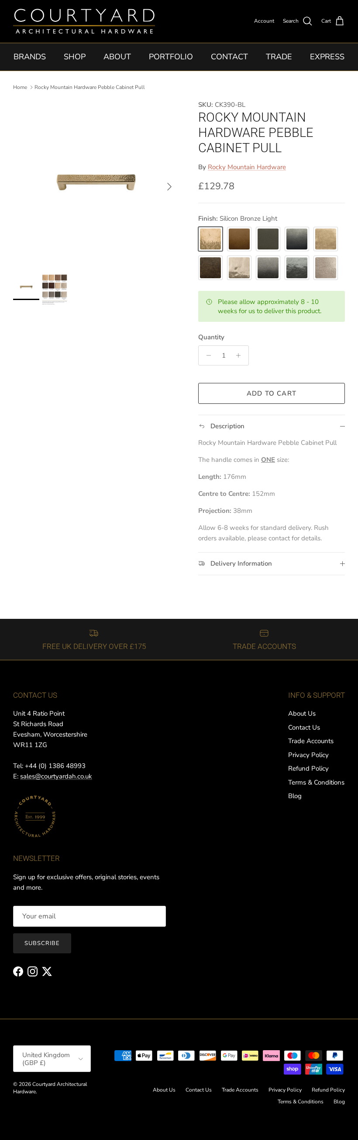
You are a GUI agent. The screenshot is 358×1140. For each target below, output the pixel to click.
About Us (302, 713)
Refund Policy (308, 768)
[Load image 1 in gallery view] (96, 182)
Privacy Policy (308, 755)
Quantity (211, 337)
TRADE (279, 56)
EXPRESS (327, 56)
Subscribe (42, 943)
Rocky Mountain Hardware (247, 167)
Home (20, 87)
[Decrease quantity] (206, 355)
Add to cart (271, 393)
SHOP (75, 56)
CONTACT (229, 56)
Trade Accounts (311, 741)
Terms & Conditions (316, 782)
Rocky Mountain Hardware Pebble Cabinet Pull (89, 87)
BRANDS (30, 56)
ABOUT (117, 56)
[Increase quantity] (240, 355)
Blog (295, 796)
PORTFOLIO (171, 56)
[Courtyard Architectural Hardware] (84, 21)
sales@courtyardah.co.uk (56, 776)
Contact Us (304, 727)
